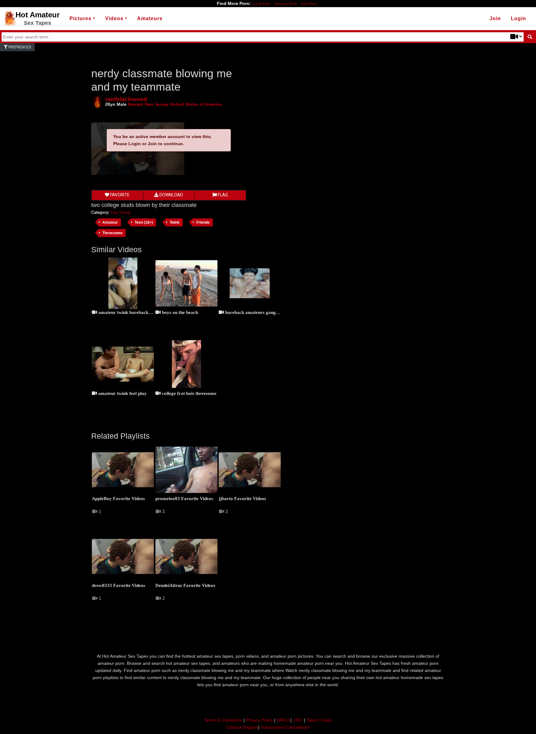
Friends (203, 222)
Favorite (119, 194)
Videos (114, 18)
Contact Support (242, 727)
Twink (175, 222)
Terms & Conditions (223, 720)
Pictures (80, 18)
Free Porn (309, 3)
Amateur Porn (285, 3)
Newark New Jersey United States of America (175, 104)
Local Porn (261, 3)
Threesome (112, 233)
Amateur (110, 222)
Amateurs (150, 18)
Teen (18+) (144, 222)
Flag (222, 194)
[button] (518, 18)
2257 (298, 720)
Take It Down (319, 720)
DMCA (283, 720)
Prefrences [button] (19, 47)
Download (171, 194)
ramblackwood (126, 99)
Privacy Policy (259, 720)
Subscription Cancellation (285, 727)
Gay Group (120, 212)
